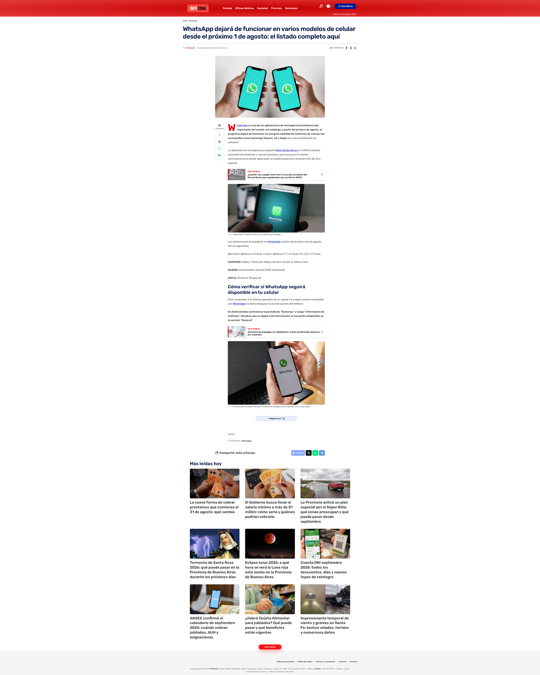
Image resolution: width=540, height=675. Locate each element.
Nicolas (191, 48)
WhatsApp (242, 125)
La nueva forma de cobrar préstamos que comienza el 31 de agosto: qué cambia (214, 507)
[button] (321, 6)
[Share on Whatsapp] (355, 48)
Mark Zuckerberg (286, 150)
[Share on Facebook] (346, 48)
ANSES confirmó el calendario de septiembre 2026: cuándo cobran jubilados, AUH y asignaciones (212, 627)
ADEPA (317, 669)
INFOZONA (214, 669)
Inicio (185, 21)
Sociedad (193, 21)
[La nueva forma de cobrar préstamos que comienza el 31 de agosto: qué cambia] (214, 484)
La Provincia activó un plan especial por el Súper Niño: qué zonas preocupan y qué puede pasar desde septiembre (325, 512)
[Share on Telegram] (322, 453)
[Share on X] (351, 48)
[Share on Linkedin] (219, 155)
